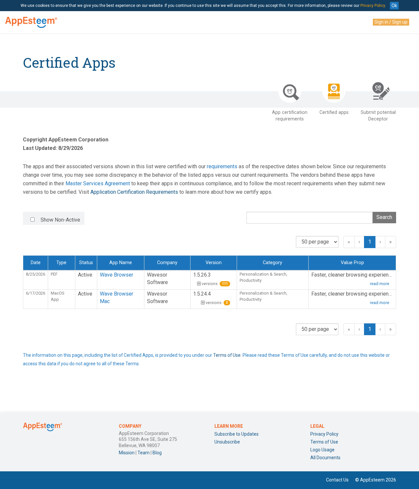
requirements (222, 166)
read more (379, 283)
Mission (127, 452)
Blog (157, 452)
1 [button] (369, 242)
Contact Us (337, 479)
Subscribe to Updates (236, 434)
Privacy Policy (372, 5)
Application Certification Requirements (134, 192)
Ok (394, 5)
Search (384, 217)
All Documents (325, 457)
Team (143, 452)
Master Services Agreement (97, 183)
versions (215, 283)
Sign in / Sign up (391, 22)
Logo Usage (322, 449)
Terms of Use (227, 355)
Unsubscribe (227, 441)
